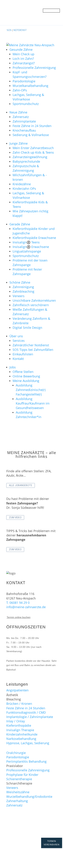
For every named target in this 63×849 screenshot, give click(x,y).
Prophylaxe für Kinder (22, 775)
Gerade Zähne (19, 224)
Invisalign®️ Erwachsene (31, 247)
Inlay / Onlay (15, 721)
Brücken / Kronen (19, 703)
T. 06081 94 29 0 (18, 603)
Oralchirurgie (16, 753)
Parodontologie (24, 81)
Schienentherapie (19, 779)
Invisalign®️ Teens (26, 242)
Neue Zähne (18, 112)
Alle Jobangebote (20, 485)
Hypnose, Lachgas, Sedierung (27, 743)
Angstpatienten (17, 690)
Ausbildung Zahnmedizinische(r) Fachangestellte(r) (31, 389)
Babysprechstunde (26, 161)
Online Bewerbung (26, 376)
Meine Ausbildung (26, 381)
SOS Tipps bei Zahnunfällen (33, 350)
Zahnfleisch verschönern (31, 305)
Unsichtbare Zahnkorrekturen (34, 300)
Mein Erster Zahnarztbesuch (33, 148)
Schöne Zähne (19, 282)
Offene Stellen (23, 372)
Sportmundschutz (26, 104)
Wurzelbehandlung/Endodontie (29, 796)
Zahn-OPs (20, 90)
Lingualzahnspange (27, 251)
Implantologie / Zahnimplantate (29, 717)
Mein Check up (23, 54)
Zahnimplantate (24, 121)
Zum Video (15, 517)
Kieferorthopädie (18, 725)
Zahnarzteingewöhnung (30, 157)
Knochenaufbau (24, 130)
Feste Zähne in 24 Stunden (32, 126)
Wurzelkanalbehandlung (30, 86)
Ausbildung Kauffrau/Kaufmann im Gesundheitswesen (33, 403)
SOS (9, 30)
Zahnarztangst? (24, 63)
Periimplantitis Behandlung (26, 761)
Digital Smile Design (27, 327)
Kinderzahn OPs (24, 188)
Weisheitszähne (17, 792)
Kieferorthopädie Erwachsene (34, 238)
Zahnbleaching (23, 291)
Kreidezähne (22, 184)
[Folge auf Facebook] (24, 829)
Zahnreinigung (23, 287)
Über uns (16, 336)
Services (19, 340)
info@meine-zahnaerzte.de (26, 607)
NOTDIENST (20, 30)
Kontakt (18, 359)
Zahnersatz (21, 117)
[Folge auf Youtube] (31, 829)
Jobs (12, 367)
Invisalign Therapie (20, 730)
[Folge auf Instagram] (38, 829)
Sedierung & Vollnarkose (31, 135)
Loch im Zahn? (23, 58)
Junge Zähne (18, 143)
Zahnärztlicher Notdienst (31, 345)
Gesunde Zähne (21, 49)
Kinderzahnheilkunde (21, 734)
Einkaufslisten (23, 354)
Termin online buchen (18, 617)
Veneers (18, 296)
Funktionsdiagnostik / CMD (26, 712)
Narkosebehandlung (21, 739)
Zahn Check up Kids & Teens (33, 152)
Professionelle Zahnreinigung (34, 68)
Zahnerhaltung (17, 801)
